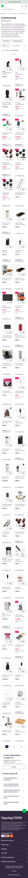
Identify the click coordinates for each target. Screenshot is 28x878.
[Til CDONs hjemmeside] (2, 6)
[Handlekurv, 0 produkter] (22, 6)
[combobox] (14, 9)
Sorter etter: (8, 50)
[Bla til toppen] (24, 811)
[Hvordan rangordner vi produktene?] (2, 50)
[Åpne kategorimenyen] (25, 6)
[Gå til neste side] (24, 746)
